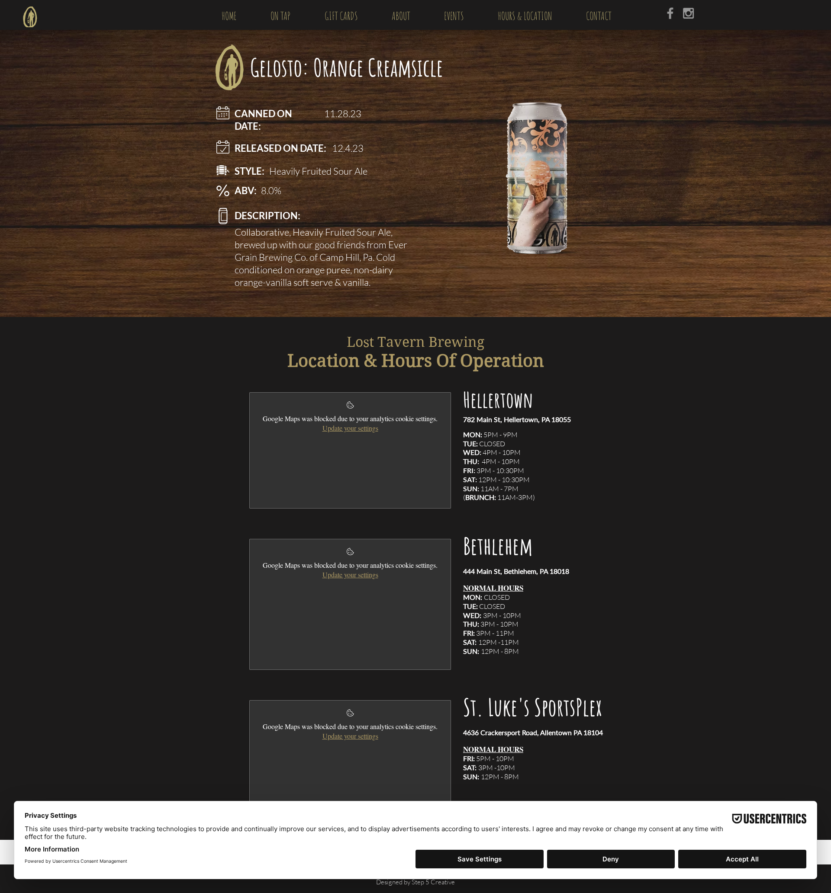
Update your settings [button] (350, 427)
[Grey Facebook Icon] (670, 13)
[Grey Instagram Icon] (688, 13)
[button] (280, 14)
